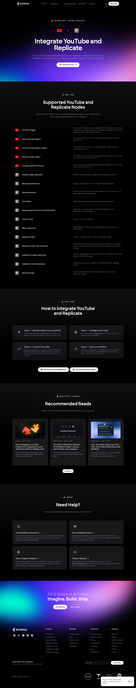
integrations (59, 21)
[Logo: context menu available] (23, 3)
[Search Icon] (106, 4)
